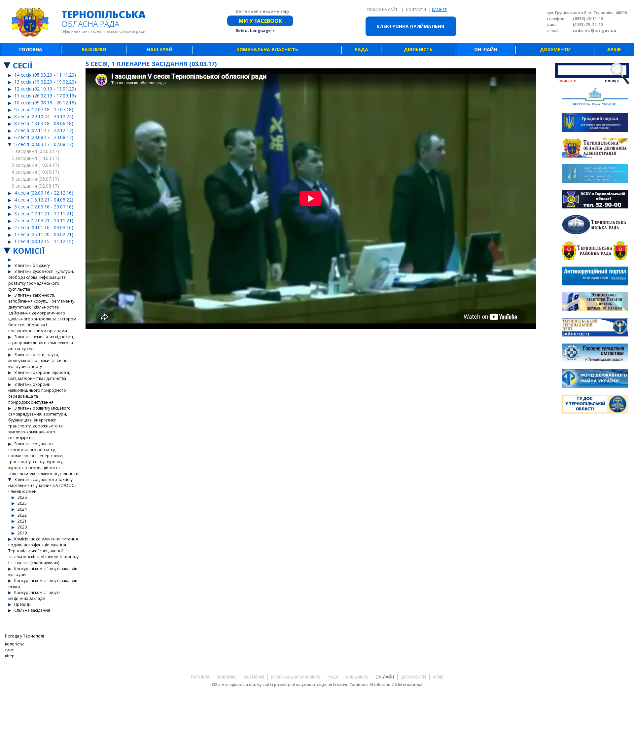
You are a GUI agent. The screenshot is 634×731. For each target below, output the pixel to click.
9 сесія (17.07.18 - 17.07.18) (43, 109)
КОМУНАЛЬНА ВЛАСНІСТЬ (267, 49)
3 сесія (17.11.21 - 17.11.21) (43, 213)
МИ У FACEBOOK (260, 20)
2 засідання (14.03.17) (35, 158)
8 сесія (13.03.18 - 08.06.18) (43, 123)
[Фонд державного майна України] (595, 379)
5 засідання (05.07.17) (35, 179)
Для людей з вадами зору (262, 11)
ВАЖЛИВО (94, 49)
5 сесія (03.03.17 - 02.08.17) (43, 144)
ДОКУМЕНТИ (555, 49)
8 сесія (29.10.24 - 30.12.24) (43, 116)
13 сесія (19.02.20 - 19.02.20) (45, 82)
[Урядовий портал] (595, 123)
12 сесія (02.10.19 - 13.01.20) (45, 89)
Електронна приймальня (410, 26)
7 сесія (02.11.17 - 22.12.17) (43, 130)
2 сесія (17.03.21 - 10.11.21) (43, 220)
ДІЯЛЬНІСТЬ (418, 49)
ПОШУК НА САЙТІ (383, 9)
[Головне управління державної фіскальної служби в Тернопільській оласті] (595, 405)
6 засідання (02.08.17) (35, 186)
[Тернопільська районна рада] (595, 251)
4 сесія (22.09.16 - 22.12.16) (43, 193)
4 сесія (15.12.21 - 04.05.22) (43, 200)
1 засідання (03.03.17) (35, 151)
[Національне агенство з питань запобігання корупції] (595, 174)
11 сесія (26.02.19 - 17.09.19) (45, 95)
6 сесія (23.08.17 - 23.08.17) (43, 137)
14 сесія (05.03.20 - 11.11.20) (45, 75)
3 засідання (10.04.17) (35, 165)
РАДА (361, 49)
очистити (567, 81)
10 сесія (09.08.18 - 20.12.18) (45, 102)
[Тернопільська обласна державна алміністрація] (595, 148)
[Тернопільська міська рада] (595, 225)
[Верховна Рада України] (595, 97)
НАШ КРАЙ (159, 49)
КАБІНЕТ (439, 9)
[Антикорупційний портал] (595, 277)
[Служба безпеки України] (595, 200)
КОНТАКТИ (416, 9)
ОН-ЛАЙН (485, 49)
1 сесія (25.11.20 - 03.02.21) (43, 234)
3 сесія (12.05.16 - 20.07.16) (43, 206)
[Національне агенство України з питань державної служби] (595, 302)
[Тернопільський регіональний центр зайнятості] (595, 328)
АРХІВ (614, 49)
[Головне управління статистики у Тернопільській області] (595, 354)
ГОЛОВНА (30, 49)
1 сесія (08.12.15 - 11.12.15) (43, 241)
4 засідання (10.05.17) (35, 172)
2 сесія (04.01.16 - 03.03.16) (43, 227)
